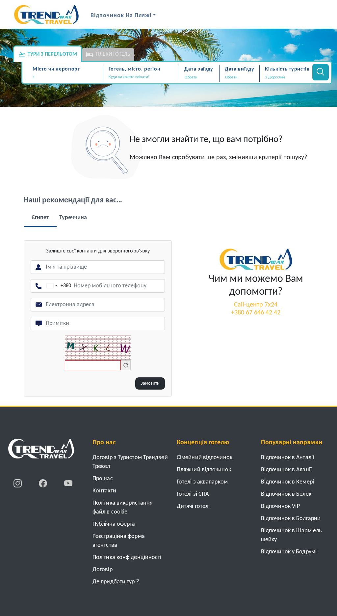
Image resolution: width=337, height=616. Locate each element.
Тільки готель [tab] (112, 54)
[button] (285, 77)
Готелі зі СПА (193, 494)
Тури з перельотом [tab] (52, 54)
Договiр (102, 570)
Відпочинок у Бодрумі (289, 552)
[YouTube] (68, 483)
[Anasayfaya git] (41, 451)
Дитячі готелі (193, 506)
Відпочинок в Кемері (287, 482)
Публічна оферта (113, 524)
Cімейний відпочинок (204, 458)
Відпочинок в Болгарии (291, 518)
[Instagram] (18, 483)
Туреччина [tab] (73, 218)
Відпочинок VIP (280, 506)
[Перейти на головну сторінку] (256, 259)
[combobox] (67, 77)
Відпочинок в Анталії (287, 458)
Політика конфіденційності (127, 557)
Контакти (104, 491)
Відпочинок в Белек (286, 494)
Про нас (102, 479)
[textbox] (67, 77)
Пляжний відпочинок (204, 470)
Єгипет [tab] (40, 218)
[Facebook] (43, 483)
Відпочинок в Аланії (286, 470)
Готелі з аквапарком (202, 482)
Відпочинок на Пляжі (121, 16)
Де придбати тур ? (115, 582)
